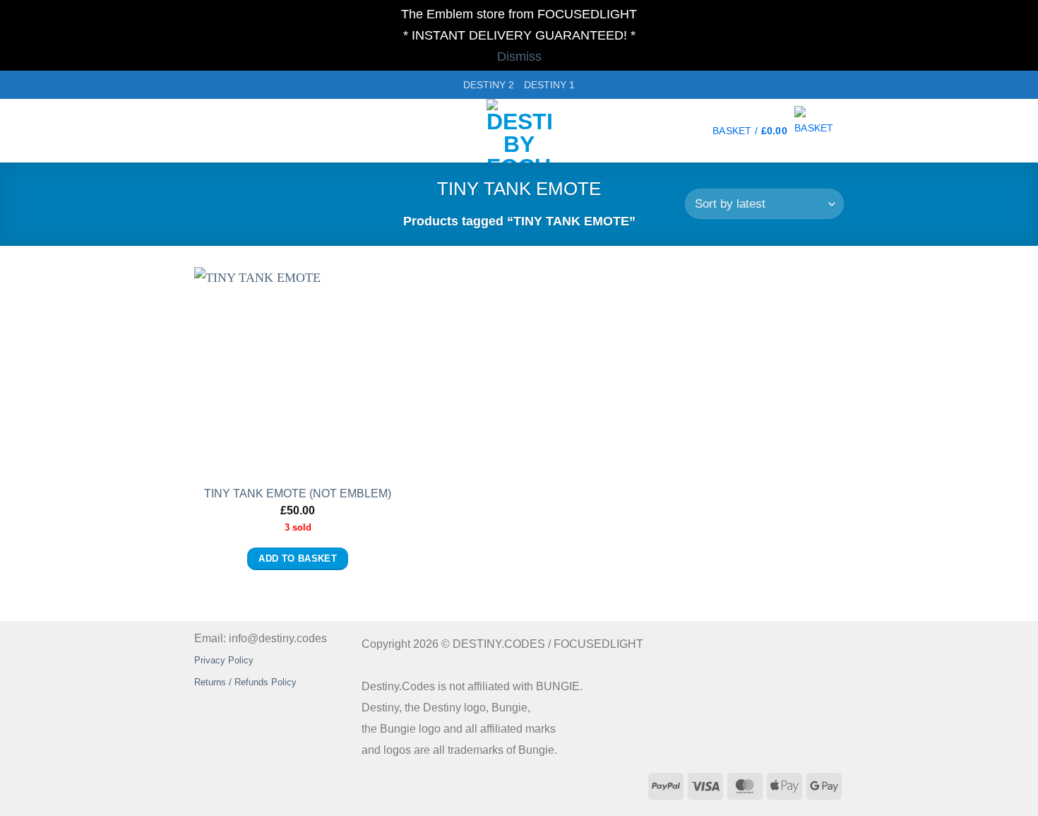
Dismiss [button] (519, 56)
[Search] (200, 131)
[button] (778, 130)
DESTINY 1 (549, 84)
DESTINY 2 (488, 84)
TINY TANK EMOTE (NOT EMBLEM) (297, 493)
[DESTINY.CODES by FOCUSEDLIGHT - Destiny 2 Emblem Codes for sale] (519, 130)
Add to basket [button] (297, 559)
